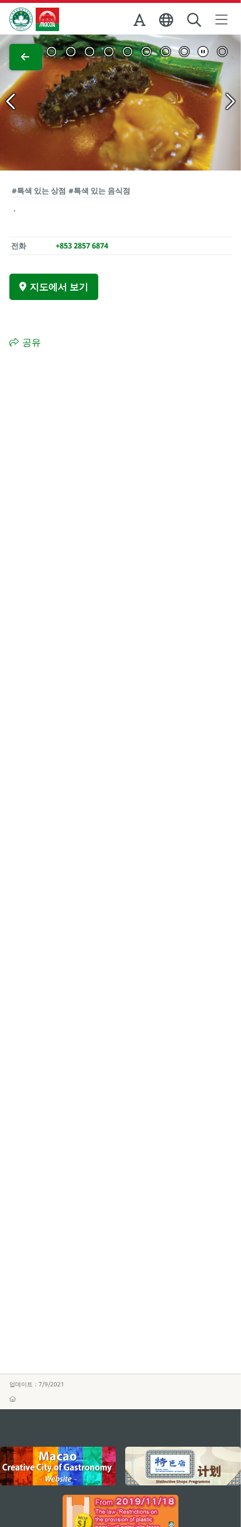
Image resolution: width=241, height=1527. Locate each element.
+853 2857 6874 (82, 245)
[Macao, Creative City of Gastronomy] (58, 1466)
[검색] (195, 20)
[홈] (12, 1399)
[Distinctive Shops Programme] (183, 1466)
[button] (140, 22)
